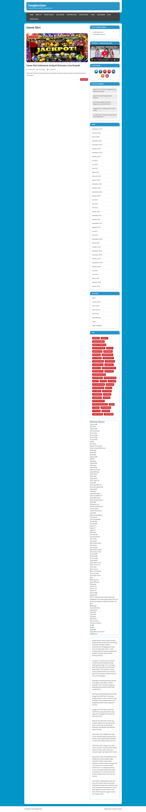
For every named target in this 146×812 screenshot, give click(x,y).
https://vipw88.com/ (96, 495)
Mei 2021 (95, 235)
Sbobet (112, 404)
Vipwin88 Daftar (95, 608)
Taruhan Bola (109, 414)
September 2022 (97, 192)
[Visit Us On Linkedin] (113, 72)
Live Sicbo (106, 397)
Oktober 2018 (96, 259)
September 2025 (97, 129)
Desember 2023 (97, 141)
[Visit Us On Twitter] (96, 72)
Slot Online (60, 14)
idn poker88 (94, 534)
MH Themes (119, 809)
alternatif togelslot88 (96, 487)
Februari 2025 (96, 133)
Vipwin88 (93, 483)
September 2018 (97, 262)
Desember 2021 (97, 215)
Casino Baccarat (108, 358)
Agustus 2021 (96, 227)
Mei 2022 (95, 207)
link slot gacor (94, 508)
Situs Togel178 (94, 480)
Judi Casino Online (98, 384)
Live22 (98, 673)
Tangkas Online (97, 414)
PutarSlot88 (93, 547)
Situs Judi (96, 407)
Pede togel (93, 476)
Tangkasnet (105, 410)
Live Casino (107, 394)
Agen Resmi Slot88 (95, 549)
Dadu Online (94, 569)
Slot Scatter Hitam (95, 552)
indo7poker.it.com (95, 562)
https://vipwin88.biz (96, 515)
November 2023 (97, 145)
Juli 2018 (95, 270)
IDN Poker (93, 532)
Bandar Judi (96, 354)
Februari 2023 (96, 176)
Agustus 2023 (96, 156)
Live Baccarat (107, 391)
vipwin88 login (94, 472)
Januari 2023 (96, 180)
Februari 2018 (96, 282)
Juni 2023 (95, 164)
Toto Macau (93, 517)
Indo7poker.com (98, 32)
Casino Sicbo (109, 364)
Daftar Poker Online (99, 374)
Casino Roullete (98, 364)
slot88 (92, 441)
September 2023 (97, 152)
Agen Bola (104, 338)
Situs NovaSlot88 (95, 519)
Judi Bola (103, 381)
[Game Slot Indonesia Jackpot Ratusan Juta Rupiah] (57, 61)
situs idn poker (94, 573)
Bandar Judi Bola (107, 354)
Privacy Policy (49, 14)
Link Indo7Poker (95, 537)
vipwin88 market (95, 493)
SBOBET (92, 459)
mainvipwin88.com (96, 485)
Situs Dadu (93, 567)
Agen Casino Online (98, 348)
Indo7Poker (93, 545)
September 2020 (97, 239)
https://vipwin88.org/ (96, 506)
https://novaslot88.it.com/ (98, 448)
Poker (92, 578)
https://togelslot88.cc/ (96, 500)
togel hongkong (97, 325)
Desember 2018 (97, 251)
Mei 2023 (95, 168)
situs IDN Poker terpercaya (105, 709)
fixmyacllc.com (94, 504)
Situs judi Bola (105, 407)
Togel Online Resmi (96, 511)
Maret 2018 (95, 278)
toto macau (93, 433)
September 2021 (97, 223)
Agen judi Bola (97, 351)
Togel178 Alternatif (96, 446)
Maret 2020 (95, 243)
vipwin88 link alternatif (97, 632)
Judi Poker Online (98, 387)
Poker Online (34, 19)
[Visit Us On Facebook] (100, 72)
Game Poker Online (110, 377)
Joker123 (95, 381)
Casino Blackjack (98, 361)
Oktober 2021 (96, 219)
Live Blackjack (97, 394)
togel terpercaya (95, 470)
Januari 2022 (96, 211)
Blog (109, 14)
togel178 (92, 526)
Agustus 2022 (96, 196)
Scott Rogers (41, 69)
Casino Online (83, 14)
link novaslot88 (94, 431)
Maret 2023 (95, 172)
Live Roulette (97, 397)
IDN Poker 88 (94, 580)
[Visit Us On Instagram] (107, 77)
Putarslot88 (93, 435)
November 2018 (97, 255)
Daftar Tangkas (97, 377)
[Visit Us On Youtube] (109, 72)
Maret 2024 (95, 137)
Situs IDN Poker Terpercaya (105, 696)
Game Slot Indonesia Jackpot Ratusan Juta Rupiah (53, 65)
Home (31, 14)
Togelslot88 (93, 424)
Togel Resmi (93, 478)
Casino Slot (96, 368)
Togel (93, 14)
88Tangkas (96, 338)
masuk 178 (93, 586)
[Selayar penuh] (117, 60)
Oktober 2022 (96, 188)
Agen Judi (109, 348)
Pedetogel (93, 584)
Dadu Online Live (95, 565)
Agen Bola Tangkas (98, 341)
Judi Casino (112, 381)
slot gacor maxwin (95, 623)
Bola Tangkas (97, 358)
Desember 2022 (97, 184)
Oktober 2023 (96, 149)
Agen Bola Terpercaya (99, 344)
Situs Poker (96, 410)
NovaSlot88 (93, 521)
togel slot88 (93, 457)
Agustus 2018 (96, 266)
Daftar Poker (109, 371)
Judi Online (101, 14)
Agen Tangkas (108, 351)
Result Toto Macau (95, 571)
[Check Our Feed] (103, 77)
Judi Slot (108, 387)
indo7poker (93, 474)
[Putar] (92, 60)
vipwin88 (93, 491)
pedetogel (93, 450)
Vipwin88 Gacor (95, 582)
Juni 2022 (95, 204)
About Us (39, 14)
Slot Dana (93, 444)
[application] (105, 53)
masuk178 (93, 590)
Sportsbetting (71, 14)
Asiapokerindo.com (99, 34)
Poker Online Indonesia (100, 404)
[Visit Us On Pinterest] (105, 72)
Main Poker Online (98, 401)
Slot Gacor (93, 426)
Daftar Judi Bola (98, 371)
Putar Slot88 (94, 558)
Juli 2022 (95, 200)
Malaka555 (93, 606)
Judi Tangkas (96, 391)
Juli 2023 (95, 160)
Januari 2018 (96, 286)
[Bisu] (114, 60)
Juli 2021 (95, 231)
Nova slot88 (93, 593)
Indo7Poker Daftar (95, 543)
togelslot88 (93, 463)
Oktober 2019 (96, 247)
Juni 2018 (95, 274)
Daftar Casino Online (109, 368)
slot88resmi (93, 634)
